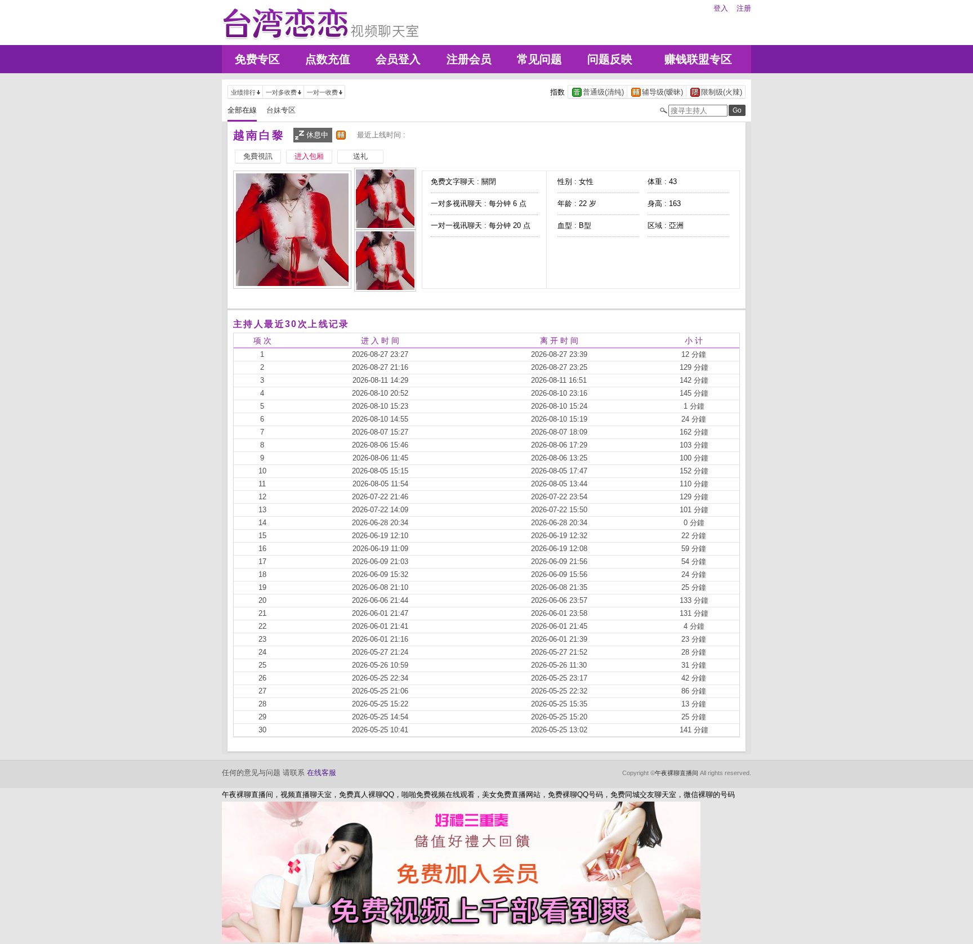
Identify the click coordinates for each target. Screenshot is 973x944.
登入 (720, 8)
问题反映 (609, 59)
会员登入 (398, 59)
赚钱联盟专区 (698, 59)
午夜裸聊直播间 (676, 772)
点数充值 (327, 59)
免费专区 (257, 59)
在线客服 (321, 772)
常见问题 (539, 59)
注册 (744, 8)
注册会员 (469, 59)
